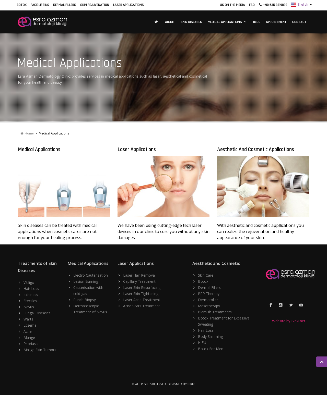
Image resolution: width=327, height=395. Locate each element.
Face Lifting (40, 5)
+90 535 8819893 (274, 5)
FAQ (252, 5)
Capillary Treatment (139, 281)
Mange (29, 337)
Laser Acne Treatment (141, 299)
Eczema (30, 325)
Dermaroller (208, 299)
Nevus (29, 306)
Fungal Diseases (37, 313)
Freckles (30, 300)
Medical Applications (225, 22)
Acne (28, 331)
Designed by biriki (181, 384)
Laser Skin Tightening (140, 293)
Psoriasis (31, 343)
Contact (299, 22)
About (170, 22)
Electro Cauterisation (90, 275)
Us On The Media (232, 5)
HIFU (202, 342)
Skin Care (205, 275)
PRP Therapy (208, 293)
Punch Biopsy (84, 299)
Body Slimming (210, 336)
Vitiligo (29, 282)
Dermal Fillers (64, 5)
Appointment (276, 22)
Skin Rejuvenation (94, 5)
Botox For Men (210, 348)
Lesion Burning (85, 281)
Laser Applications (128, 5)
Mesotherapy (209, 305)
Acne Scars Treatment (141, 305)
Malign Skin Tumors (40, 349)
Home (28, 133)
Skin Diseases (191, 22)
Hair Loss (31, 288)
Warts (28, 319)
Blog (256, 22)
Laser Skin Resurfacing (141, 287)
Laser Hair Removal (139, 275)
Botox (22, 5)
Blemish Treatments (215, 312)
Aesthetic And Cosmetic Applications (255, 149)
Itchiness (31, 294)
